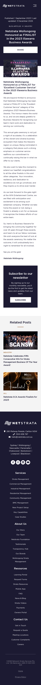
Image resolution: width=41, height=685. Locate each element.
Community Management (20, 498)
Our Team (20, 535)
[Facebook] (13, 462)
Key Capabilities (20, 512)
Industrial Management (20, 489)
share (20, 50)
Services (20, 472)
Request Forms (20, 579)
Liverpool (15, 454)
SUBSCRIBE (20, 300)
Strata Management (20, 479)
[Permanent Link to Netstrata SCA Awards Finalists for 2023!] (20, 381)
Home (20, 671)
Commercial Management (20, 484)
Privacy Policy (20, 677)
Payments (20, 608)
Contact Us (21, 619)
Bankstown (26, 451)
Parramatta (25, 448)
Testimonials (20, 544)
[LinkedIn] (23, 462)
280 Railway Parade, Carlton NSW (21, 431)
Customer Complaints (20, 640)
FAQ (20, 594)
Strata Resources (20, 584)
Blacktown (25, 454)
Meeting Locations (20, 635)
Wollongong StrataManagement (20, 560)
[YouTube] (28, 462)
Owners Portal (20, 612)
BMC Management (20, 503)
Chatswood (14, 451)
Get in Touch (20, 626)
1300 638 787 (22, 434)
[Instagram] (18, 462)
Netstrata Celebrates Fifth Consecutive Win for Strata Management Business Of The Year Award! (20, 360)
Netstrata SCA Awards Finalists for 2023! (20, 398)
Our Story (20, 530)
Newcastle (14, 448)
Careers (20, 644)
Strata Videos (20, 603)
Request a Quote (20, 630)
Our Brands (20, 554)
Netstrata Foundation (20, 539)
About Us (20, 523)
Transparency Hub (20, 549)
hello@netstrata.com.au (22, 437)
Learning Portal (20, 575)
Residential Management (20, 493)
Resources (20, 568)
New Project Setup (20, 508)
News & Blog (20, 598)
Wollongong (24, 445)
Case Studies (20, 517)
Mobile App (21, 589)
